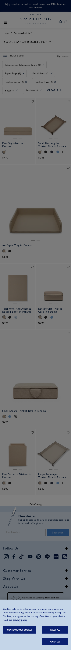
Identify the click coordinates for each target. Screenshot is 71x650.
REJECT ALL (55, 630)
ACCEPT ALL (55, 642)
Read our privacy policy (15, 619)
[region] (35, 625)
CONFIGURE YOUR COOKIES (19, 630)
